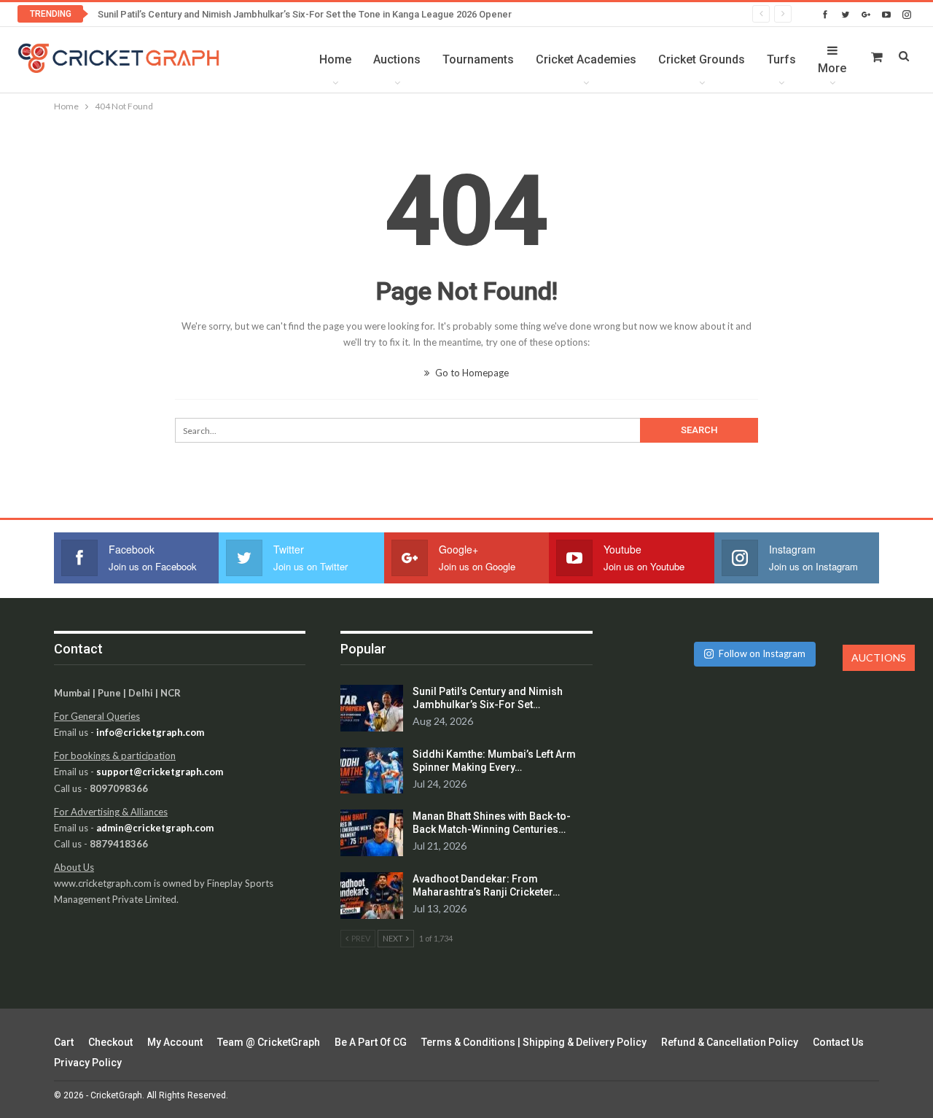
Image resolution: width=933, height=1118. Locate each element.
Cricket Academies (586, 59)
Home (335, 59)
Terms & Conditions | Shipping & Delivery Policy (534, 1042)
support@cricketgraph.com (159, 771)
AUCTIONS (878, 657)
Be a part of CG (371, 1042)
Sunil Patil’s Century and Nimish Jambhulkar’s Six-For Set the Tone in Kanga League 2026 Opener (305, 14)
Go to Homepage (471, 373)
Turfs (781, 59)
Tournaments (478, 59)
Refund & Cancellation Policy (729, 1042)
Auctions (397, 59)
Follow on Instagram (762, 653)
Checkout (110, 1042)
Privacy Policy (88, 1062)
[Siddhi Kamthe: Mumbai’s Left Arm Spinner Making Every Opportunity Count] (371, 771)
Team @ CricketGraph (268, 1042)
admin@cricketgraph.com (155, 828)
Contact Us (838, 1042)
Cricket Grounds (701, 59)
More (832, 68)
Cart (64, 1042)
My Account (175, 1042)
